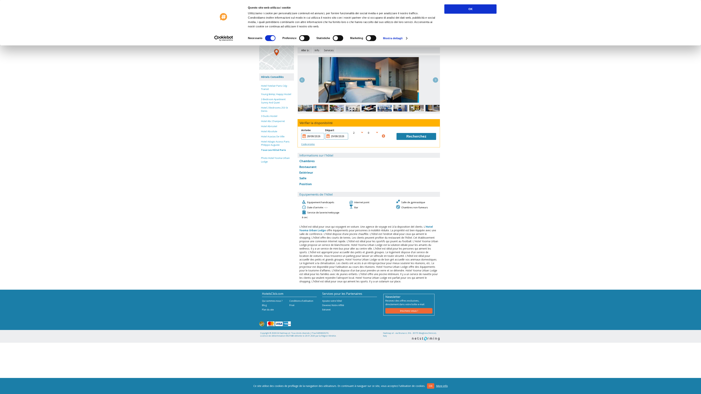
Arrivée (306, 130)
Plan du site (268, 309)
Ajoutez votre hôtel (332, 300)
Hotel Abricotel (269, 126)
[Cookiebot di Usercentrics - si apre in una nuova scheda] (224, 38)
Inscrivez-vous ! (409, 310)
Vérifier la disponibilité (316, 123)
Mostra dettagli (393, 38)
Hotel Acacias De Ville (273, 136)
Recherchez (416, 136)
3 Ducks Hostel (269, 116)
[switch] (304, 38)
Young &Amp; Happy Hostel (276, 94)
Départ (329, 130)
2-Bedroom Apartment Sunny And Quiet (273, 101)
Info (317, 50)
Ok (430, 386)
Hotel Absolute (269, 131)
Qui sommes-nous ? (272, 300)
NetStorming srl (426, 338)
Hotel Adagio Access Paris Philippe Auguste (275, 143)
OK (470, 9)
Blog (264, 305)
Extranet (326, 309)
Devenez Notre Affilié (333, 305)
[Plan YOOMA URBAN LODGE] (276, 52)
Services (329, 50)
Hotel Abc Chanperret (273, 121)
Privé (291, 305)
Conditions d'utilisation (301, 300)
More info (442, 386)
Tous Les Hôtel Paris (273, 150)
